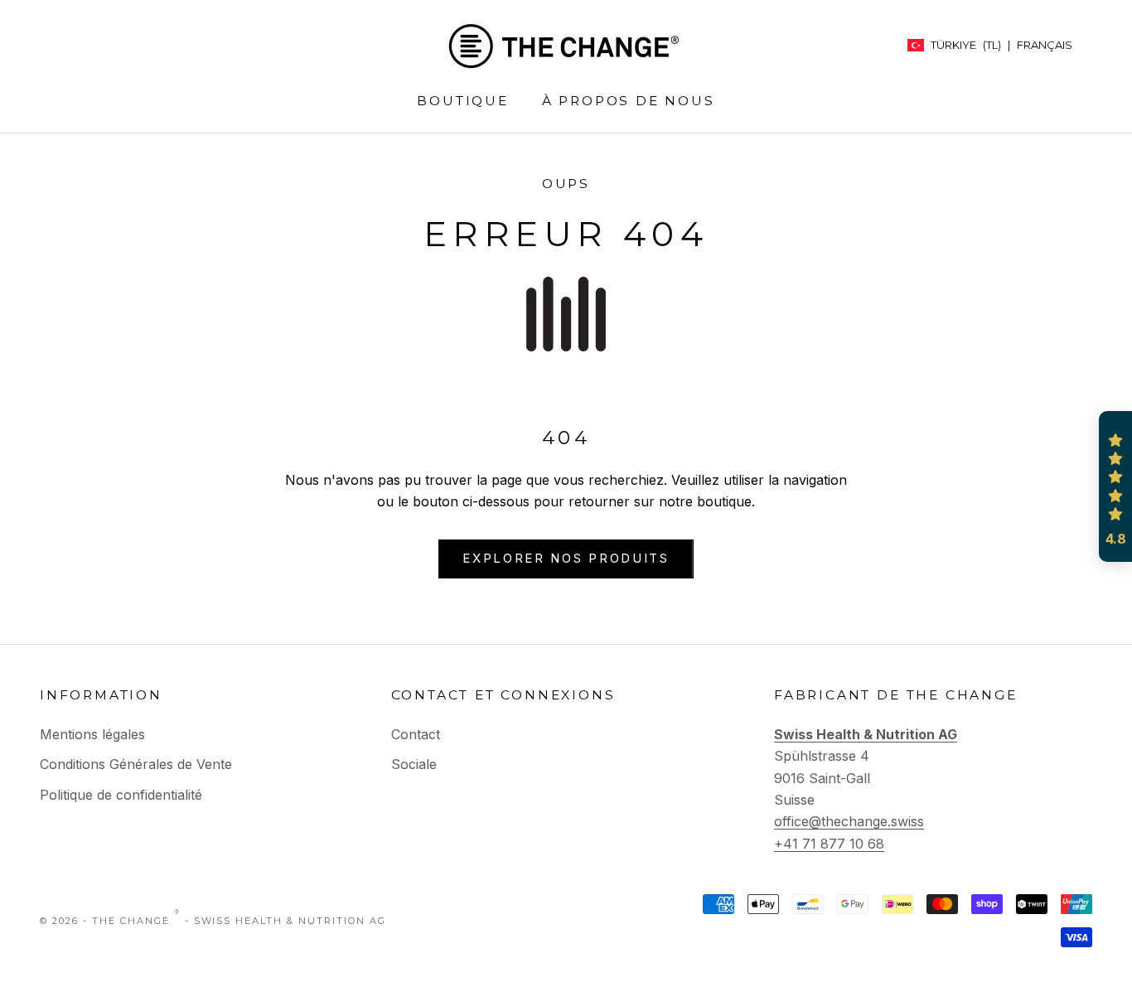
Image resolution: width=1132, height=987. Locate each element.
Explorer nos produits (566, 558)
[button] (1115, 486)
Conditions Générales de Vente (136, 764)
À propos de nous (628, 101)
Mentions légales (92, 734)
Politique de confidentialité (121, 794)
